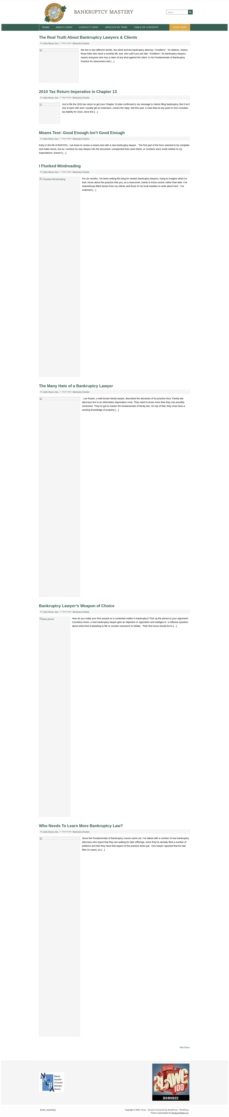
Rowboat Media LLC (180, 1113)
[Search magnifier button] (190, 12)
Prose (143, 1110)
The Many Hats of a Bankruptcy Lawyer (76, 386)
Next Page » (185, 1047)
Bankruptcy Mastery (69, 13)
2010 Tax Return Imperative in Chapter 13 (78, 91)
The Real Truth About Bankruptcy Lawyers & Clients (88, 37)
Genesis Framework (156, 1110)
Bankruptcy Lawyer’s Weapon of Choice (76, 606)
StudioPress (173, 1110)
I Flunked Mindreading (60, 166)
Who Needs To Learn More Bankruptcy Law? (81, 826)
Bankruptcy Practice (81, 43)
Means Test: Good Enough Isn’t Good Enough (82, 132)
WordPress (184, 1110)
